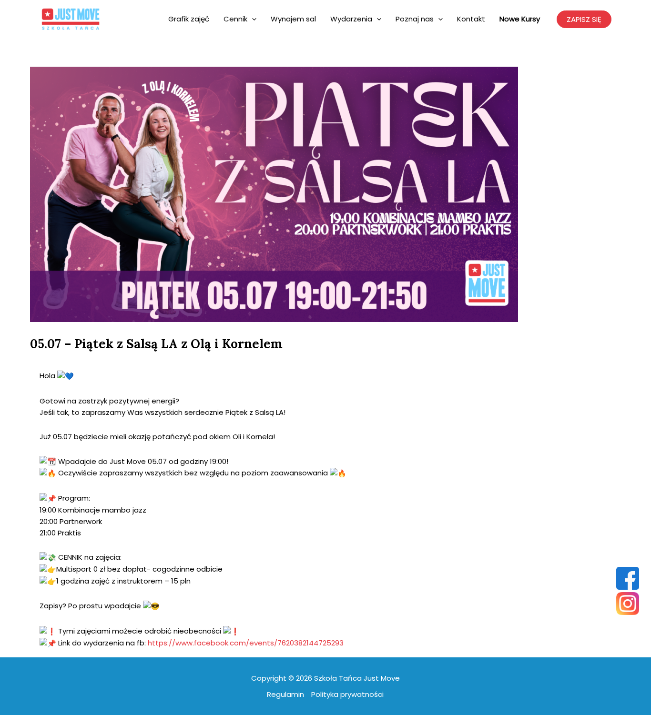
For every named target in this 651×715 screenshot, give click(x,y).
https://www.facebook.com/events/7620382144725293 (246, 643)
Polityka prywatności (347, 694)
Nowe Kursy (519, 19)
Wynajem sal (293, 19)
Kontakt (471, 19)
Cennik (235, 19)
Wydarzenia (351, 19)
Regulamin (285, 694)
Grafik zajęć (188, 19)
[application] (251, 19)
